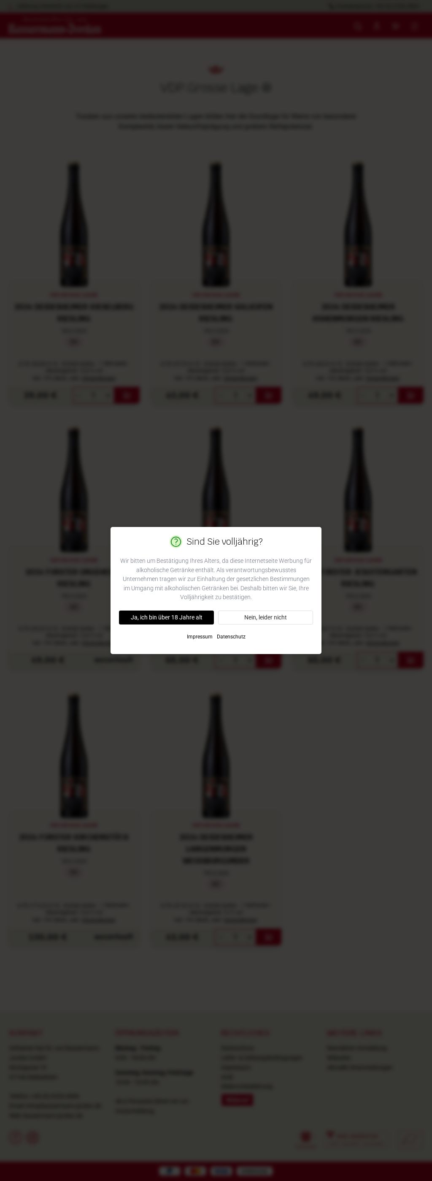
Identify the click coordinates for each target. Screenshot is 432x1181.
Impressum (200, 637)
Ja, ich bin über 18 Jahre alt (166, 617)
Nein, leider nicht (265, 617)
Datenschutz (231, 637)
